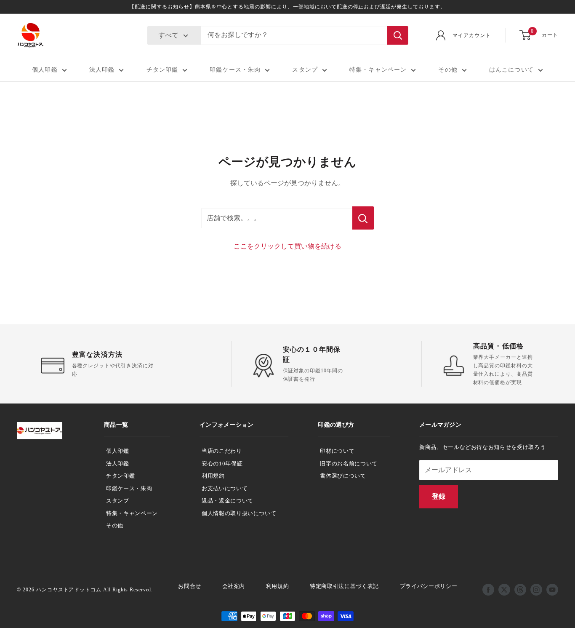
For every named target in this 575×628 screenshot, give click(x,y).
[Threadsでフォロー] (520, 590)
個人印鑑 (44, 70)
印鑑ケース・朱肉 (235, 70)
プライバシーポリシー (429, 586)
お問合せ (189, 586)
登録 (438, 496)
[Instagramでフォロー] (536, 590)
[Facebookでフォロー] (488, 590)
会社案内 (233, 586)
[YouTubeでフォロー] (552, 590)
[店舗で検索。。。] (363, 218)
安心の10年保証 (222, 463)
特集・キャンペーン (378, 70)
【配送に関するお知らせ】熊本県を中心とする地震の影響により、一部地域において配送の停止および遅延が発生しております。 (287, 7)
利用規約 (213, 476)
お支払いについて (225, 488)
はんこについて (511, 70)
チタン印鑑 (162, 70)
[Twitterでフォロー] (504, 590)
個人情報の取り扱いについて (239, 513)
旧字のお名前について (349, 463)
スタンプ (304, 70)
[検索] (397, 35)
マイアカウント (472, 35)
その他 (447, 70)
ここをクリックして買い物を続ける (287, 246)
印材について (337, 451)
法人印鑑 (101, 70)
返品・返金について (227, 500)
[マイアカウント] (441, 35)
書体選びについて (343, 476)
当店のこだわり (222, 451)
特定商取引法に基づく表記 (344, 586)
